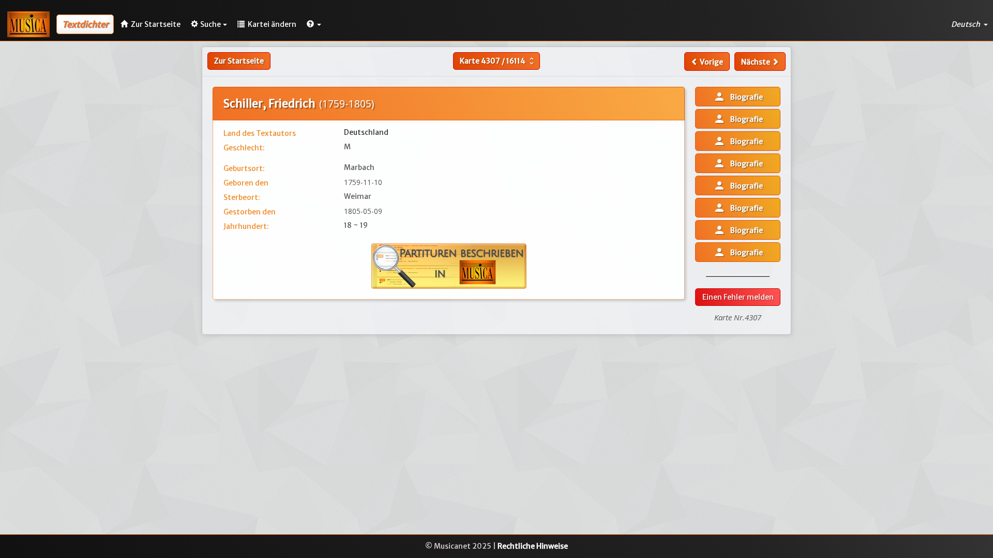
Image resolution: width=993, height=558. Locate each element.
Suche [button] (210, 24)
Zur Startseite (239, 61)
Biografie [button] (738, 96)
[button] (314, 24)
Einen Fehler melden (738, 297)
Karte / (498, 61)
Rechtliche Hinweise (533, 546)
